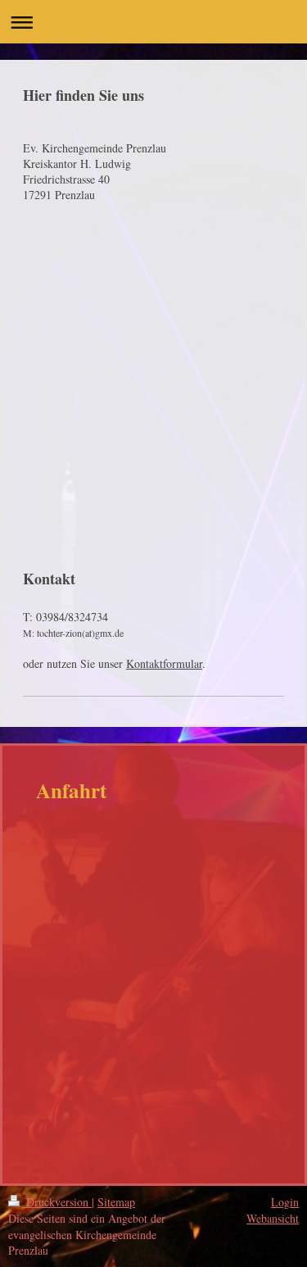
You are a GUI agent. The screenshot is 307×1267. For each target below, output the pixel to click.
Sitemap (116, 1202)
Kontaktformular (164, 663)
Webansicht (272, 1218)
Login (285, 1202)
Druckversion (57, 1202)
